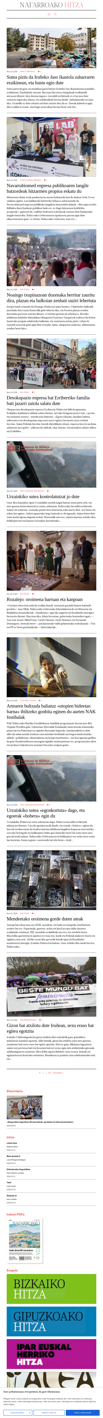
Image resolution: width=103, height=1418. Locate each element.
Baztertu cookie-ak (49, 1413)
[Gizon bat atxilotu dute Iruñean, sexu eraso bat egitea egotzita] (51, 986)
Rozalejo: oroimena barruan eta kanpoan (44, 599)
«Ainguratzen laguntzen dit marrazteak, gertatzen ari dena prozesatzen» (40, 1122)
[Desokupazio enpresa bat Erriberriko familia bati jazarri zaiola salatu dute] (51, 363)
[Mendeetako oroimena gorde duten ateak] (51, 880)
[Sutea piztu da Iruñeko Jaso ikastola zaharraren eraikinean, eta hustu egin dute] (51, 48)
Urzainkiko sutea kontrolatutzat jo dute (43, 496)
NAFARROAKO (51, 4)
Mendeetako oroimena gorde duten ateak (45, 918)
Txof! (9, 1182)
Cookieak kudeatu (17, 1413)
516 (49, 1073)
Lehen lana (12, 1143)
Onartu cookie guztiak (82, 1413)
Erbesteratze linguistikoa (18, 1169)
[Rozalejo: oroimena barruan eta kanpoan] (51, 560)
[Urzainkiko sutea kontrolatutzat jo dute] (51, 464)
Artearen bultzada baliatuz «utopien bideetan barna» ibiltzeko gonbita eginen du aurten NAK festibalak (51, 711)
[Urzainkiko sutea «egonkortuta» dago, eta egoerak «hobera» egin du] (51, 778)
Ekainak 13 (12, 1195)
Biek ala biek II (13, 1156)
